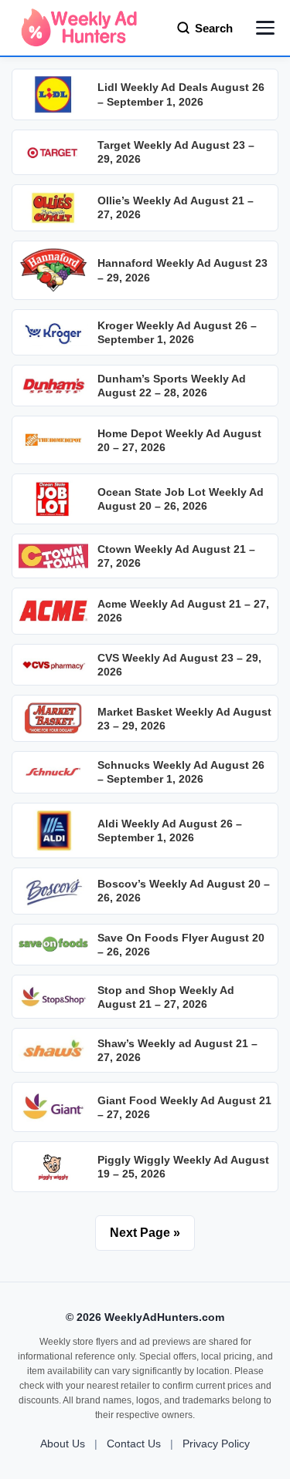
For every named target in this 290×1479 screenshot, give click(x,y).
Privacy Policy (216, 1443)
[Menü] (265, 28)
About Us (62, 1443)
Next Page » (145, 1232)
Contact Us (134, 1443)
